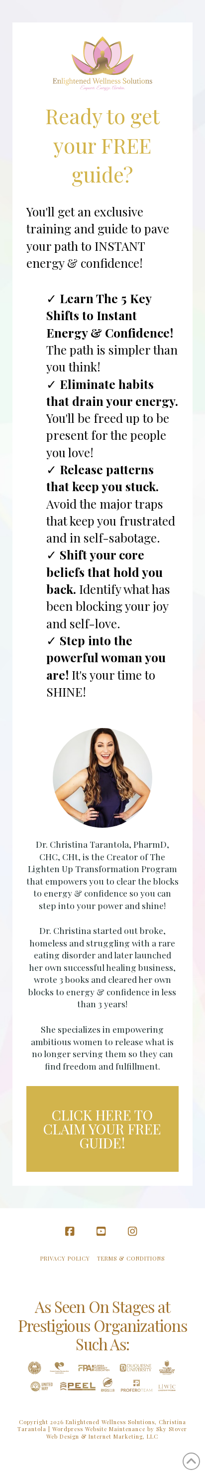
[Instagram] (133, 1231)
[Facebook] (71, 1231)
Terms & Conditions (131, 1258)
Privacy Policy (65, 1258)
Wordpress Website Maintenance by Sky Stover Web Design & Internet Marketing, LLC (116, 1432)
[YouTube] (102, 1231)
